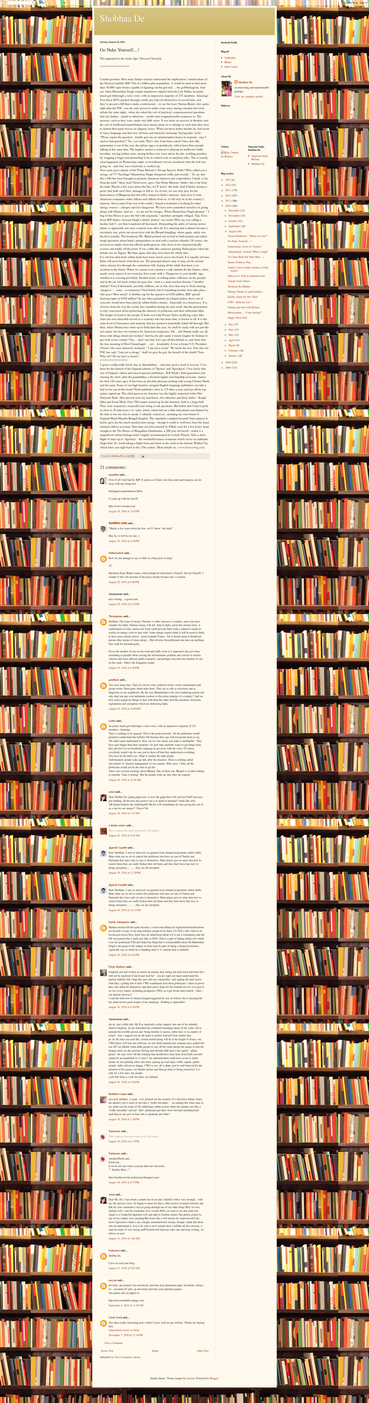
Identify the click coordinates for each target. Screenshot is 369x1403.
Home (155, 1351)
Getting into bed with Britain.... (245, 307)
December (234, 210)
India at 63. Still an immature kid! (246, 276)
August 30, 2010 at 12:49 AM (125, 780)
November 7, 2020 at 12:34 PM (126, 1335)
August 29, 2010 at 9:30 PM (124, 668)
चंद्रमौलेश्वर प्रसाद (118, 523)
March (232, 345)
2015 (228, 179)
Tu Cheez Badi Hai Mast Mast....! (246, 257)
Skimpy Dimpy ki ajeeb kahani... (246, 291)
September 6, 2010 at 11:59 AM (126, 1305)
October (233, 221)
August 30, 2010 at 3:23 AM (124, 813)
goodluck (114, 680)
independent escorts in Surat (124, 1330)
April (232, 340)
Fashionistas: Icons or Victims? (245, 246)
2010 (228, 206)
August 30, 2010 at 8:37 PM (124, 1182)
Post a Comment (114, 1343)
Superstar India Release (259, 157)
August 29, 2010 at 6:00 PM (124, 582)
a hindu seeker (117, 825)
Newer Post (107, 1351)
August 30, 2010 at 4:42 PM (124, 955)
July (231, 324)
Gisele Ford (115, 1317)
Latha (112, 721)
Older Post (203, 1351)
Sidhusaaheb (116, 553)
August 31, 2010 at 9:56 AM (124, 1268)
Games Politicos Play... (240, 262)
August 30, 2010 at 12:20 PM (124, 872)
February (234, 350)
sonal (112, 792)
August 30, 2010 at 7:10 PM (124, 1119)
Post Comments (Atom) (128, 1357)
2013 (228, 190)
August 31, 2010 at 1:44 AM (124, 1238)
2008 (228, 367)
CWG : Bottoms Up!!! (240, 302)
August (233, 231)
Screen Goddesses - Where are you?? (248, 236)
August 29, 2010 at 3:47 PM (124, 511)
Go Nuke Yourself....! (240, 241)
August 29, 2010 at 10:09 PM (124, 708)
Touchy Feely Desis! (239, 281)
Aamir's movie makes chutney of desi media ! (248, 269)
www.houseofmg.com (191, 447)
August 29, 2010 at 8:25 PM (124, 604)
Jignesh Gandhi (118, 847)
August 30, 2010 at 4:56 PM (124, 1082)
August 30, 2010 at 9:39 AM (124, 835)
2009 (228, 362)
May (231, 335)
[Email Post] (142, 456)
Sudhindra (230, 57)
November (235, 215)
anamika (114, 475)
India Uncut (230, 66)
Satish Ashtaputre (119, 922)
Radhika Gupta (118, 1094)
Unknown (114, 1250)
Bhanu (227, 62)
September (235, 226)
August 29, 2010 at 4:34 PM (124, 541)
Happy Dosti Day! (238, 317)
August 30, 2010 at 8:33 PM (124, 1141)
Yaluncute (114, 1131)
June (231, 329)
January (233, 355)
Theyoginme (116, 616)
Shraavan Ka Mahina (239, 286)
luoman (191, 1378)
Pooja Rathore (117, 967)
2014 (228, 185)
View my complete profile (248, 96)
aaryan (113, 1280)
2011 (228, 200)
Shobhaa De (122, 18)
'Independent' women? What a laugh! (248, 251)
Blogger (214, 1378)
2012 (228, 195)
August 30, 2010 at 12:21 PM (124, 910)
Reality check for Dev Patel (243, 297)
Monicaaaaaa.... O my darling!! (245, 312)
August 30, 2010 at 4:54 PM (124, 1007)
